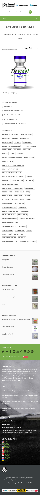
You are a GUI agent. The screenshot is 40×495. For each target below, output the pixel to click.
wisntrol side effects (28, 242)
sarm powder (7, 203)
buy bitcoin (27, 142)
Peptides (7, 106)
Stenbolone (22, 215)
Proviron (5, 200)
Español (6, 447)
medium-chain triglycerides (12, 188)
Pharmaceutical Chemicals (12, 110)
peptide (27, 196)
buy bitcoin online (29, 146)
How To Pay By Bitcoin (10, 169)
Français (6, 449)
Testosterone (7, 230)
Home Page (7, 483)
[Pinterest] (21, 351)
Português (7, 454)
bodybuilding (25, 138)
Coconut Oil (6, 150)
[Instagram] (25, 351)
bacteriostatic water (10, 134)
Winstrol (21, 238)
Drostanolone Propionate (12, 157)
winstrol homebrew (9, 242)
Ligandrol (6, 180)
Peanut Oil (18, 196)
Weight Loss (6, 234)
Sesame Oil (22, 207)
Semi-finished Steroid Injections (14, 123)
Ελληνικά (7, 446)
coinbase (17, 150)
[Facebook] (10, 351)
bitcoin (15, 138)
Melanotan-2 (29, 188)
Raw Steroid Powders (10, 115)
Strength (22, 226)
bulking (17, 142)
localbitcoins (17, 180)
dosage (20, 154)
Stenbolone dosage (9, 219)
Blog (14, 483)
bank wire (6, 138)
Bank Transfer (26, 134)
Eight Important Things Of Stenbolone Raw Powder (17, 391)
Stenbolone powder (27, 219)
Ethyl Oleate (29, 157)
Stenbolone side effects (11, 222)
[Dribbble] (32, 351)
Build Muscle (7, 142)
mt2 (27, 192)
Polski (6, 453)
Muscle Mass (7, 196)
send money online (9, 207)
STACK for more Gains (10, 211)
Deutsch (6, 444)
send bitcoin (19, 203)
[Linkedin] (14, 351)
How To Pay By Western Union (12, 177)
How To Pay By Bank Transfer (13, 165)
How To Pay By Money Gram (11, 173)
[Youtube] (17, 351)
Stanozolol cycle (8, 215)
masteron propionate (10, 184)
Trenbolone (19, 230)
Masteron (29, 180)
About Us (21, 483)
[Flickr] (6, 351)
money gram (19, 192)
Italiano (6, 450)
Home (14, 34)
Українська (7, 460)
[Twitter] (3, 351)
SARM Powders (9, 119)
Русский (6, 456)
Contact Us (29, 483)
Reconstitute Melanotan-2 (21, 200)
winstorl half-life (9, 238)
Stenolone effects (9, 226)
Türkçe (6, 458)
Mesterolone (7, 192)
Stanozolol (25, 211)
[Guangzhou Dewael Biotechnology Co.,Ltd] (4, 468)
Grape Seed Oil (7, 161)
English (6, 442)
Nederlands (7, 451)
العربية (6, 443)
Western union (19, 234)
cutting (5, 154)
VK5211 (29, 230)
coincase (26, 150)
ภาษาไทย (7, 457)
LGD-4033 (29, 177)
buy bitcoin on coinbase (11, 146)
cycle (13, 154)
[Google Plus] (28, 351)
